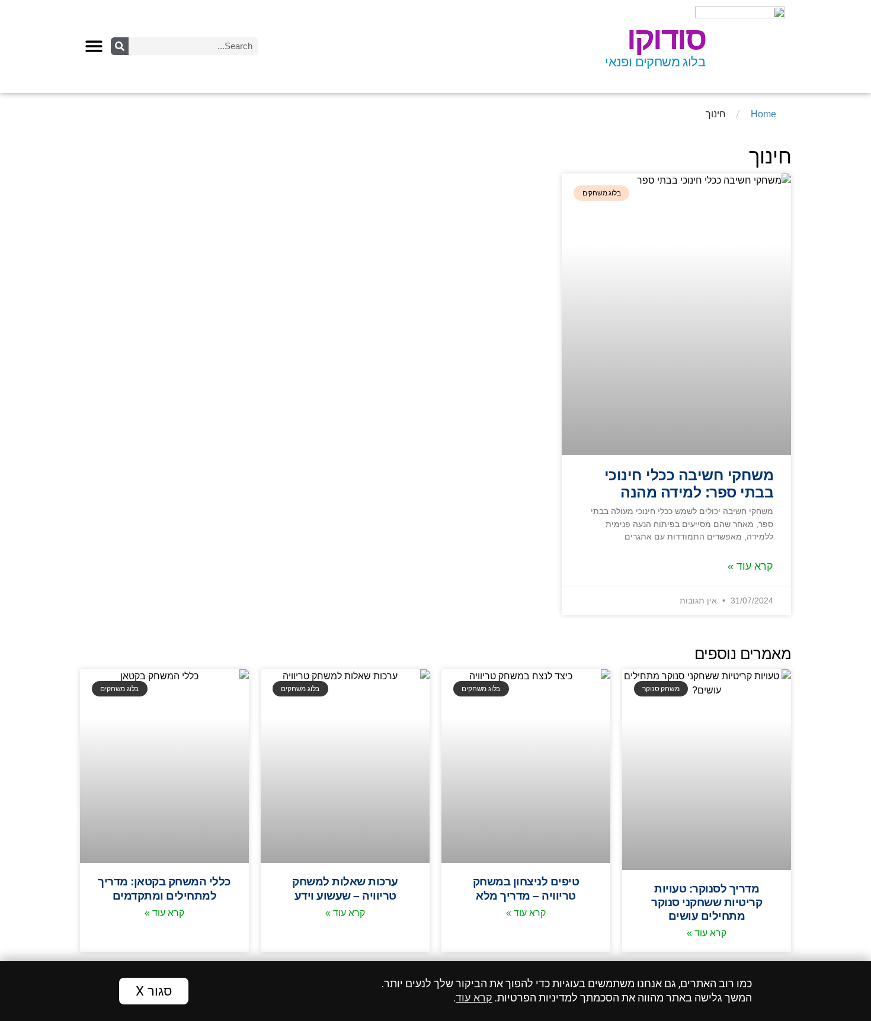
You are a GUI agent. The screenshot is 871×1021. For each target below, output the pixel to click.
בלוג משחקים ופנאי (655, 61)
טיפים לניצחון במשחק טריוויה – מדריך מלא (526, 888)
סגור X (154, 990)
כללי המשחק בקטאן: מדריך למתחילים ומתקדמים (164, 888)
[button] (94, 46)
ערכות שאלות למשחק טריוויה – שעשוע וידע (345, 888)
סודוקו (666, 38)
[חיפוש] (120, 46)
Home (763, 114)
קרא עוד (474, 998)
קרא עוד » (750, 566)
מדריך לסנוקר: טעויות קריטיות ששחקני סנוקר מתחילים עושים (706, 902)
